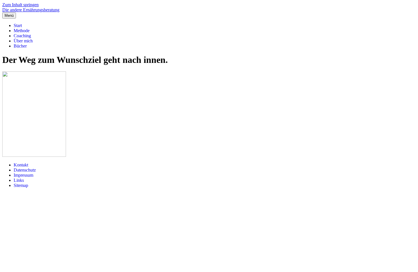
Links (19, 180)
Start (18, 25)
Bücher (20, 46)
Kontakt (21, 164)
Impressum (23, 175)
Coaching (22, 35)
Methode (22, 30)
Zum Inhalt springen (20, 4)
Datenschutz (25, 170)
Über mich (23, 40)
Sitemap (21, 185)
